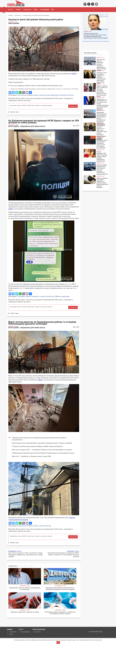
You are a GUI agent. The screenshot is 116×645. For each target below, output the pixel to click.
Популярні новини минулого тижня (30, 296)
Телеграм (92, 4)
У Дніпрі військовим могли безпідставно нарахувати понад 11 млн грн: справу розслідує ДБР (102, 143)
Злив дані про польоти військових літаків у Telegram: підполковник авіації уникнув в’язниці (101, 65)
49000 (73, 73)
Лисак (47, 95)
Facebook (88, 4)
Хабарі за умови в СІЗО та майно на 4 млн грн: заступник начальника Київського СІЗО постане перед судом (102, 91)
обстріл (71, 95)
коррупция (65, 296)
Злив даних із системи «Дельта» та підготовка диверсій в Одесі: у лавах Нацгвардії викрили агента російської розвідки (102, 132)
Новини (18, 9)
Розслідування (44, 9)
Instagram (84, 4)
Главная (10, 15)
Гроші (35, 9)
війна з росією (39, 95)
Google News (96, 4)
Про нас (10, 9)
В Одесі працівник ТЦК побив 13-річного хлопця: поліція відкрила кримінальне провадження (102, 156)
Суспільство (27, 9)
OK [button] (58, 642)
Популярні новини (90, 53)
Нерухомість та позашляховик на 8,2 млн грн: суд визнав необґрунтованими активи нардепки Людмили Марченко (103, 104)
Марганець (55, 95)
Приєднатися (73, 106)
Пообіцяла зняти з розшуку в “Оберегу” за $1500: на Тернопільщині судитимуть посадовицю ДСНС (102, 78)
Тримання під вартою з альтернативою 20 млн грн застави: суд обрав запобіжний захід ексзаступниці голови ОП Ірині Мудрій (95, 35)
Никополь (63, 95)
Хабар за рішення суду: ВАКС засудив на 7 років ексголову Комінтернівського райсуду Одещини (102, 182)
